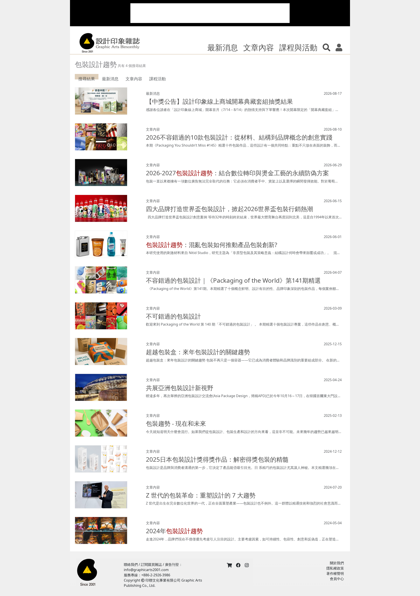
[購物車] (229, 565)
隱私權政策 (335, 568)
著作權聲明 (335, 573)
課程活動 (157, 79)
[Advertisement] (210, 13)
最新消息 (222, 47)
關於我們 (337, 563)
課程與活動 (298, 47)
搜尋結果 (86, 79)
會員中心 (337, 578)
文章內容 (258, 47)
